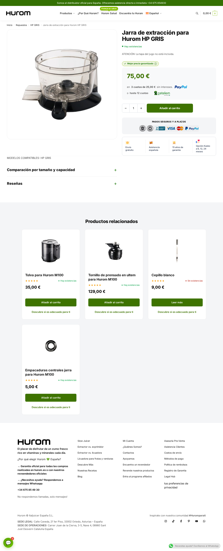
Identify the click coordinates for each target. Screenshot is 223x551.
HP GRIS (34, 25)
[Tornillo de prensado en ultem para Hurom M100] (114, 250)
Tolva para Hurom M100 (44, 275)
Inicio (9, 25)
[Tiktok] (173, 521)
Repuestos (21, 25)
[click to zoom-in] (62, 84)
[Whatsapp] (204, 521)
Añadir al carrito (169, 108)
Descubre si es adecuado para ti (51, 311)
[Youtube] (196, 521)
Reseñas (14, 183)
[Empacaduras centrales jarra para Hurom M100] (51, 345)
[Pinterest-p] (189, 521)
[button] (210, 13)
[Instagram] (166, 521)
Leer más (177, 302)
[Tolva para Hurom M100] (51, 250)
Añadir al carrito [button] (51, 302)
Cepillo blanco (163, 275)
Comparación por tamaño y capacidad (41, 170)
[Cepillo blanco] (177, 250)
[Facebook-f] (181, 521)
